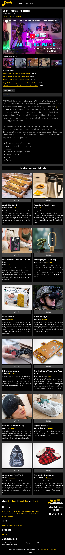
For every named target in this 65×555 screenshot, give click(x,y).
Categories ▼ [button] (20, 3)
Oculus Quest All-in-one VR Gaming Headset (16, 79)
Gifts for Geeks (26, 511)
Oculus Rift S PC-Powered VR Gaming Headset (16, 73)
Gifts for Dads (36, 511)
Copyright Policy (51, 549)
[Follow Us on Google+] (58, 514)
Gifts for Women (16, 511)
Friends (4, 520)
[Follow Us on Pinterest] (56, 514)
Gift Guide (30, 3)
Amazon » (18, 208)
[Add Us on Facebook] (50, 514)
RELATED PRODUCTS (8, 70)
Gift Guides (6, 507)
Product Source (8, 90)
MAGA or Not (18, 525)
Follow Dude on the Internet (56, 508)
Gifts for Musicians (7, 516)
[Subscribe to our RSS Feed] (61, 514)
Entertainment (8, 16)
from (14, 208)
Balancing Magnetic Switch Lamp (45, 259)
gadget (58, 106)
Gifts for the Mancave (20, 513)
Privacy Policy (42, 549)
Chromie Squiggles (7, 525)
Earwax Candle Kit (8, 316)
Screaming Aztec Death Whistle (12, 475)
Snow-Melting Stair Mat (10, 205)
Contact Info (6, 529)
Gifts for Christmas (7, 513)
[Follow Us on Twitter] (53, 514)
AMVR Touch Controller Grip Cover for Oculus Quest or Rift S (20, 86)
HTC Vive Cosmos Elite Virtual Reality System (16, 76)
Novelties (35, 500)
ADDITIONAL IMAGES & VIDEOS (11, 56)
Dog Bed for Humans (41, 425)
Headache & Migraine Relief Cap (13, 425)
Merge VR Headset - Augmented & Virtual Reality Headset (19, 83)
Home (36, 549)
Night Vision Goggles (41, 316)
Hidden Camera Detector (10, 371)
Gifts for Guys (6, 511)
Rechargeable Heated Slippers (44, 475)
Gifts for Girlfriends (33, 513)
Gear (27, 500)
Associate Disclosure (9, 538)
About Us (4, 534)
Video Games (18, 16)
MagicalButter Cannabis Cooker (44, 205)
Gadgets (21, 500)
